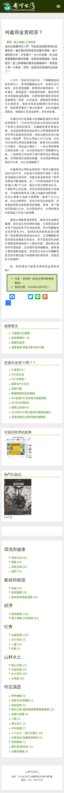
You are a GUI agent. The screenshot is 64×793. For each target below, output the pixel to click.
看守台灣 (32, 771)
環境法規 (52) (19, 567)
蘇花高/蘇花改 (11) (22, 746)
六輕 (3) (15, 719)
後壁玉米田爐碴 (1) (22, 700)
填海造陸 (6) (18, 705)
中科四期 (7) (18, 728)
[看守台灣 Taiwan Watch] (19, 9)
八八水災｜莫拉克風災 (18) (27, 733)
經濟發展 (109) (20, 614)
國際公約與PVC (20, 407)
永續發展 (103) (20, 635)
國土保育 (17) (19, 665)
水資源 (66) (17, 678)
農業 (9, 42)
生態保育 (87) (19, 669)
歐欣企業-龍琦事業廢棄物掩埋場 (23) (32, 709)
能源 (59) (16, 588)
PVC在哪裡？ (19, 379)
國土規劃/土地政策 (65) (25, 618)
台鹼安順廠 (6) (19, 751)
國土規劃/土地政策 (24, 42)
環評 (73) (16, 571)
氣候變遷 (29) (19, 592)
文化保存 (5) (18, 639)
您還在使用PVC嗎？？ (20, 362)
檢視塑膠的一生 (20, 338)
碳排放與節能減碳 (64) (24, 597)
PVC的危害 (17, 374)
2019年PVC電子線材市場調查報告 (31, 412)
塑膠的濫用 (17, 342)
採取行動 (16, 388)
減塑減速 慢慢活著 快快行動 (27, 347)
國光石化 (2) (18, 723)
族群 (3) (15, 648)
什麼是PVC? (18, 370)
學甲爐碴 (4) (18, 696)
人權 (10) (16, 644)
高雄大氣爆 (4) (19, 714)
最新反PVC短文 (20, 384)
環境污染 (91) (19, 558)
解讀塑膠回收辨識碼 (23, 393)
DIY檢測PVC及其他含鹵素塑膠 (28, 398)
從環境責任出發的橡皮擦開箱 (28, 417)
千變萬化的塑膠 (20, 333)
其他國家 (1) (18, 742)
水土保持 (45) (19, 673)
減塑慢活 (11, 326)
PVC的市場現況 (20, 403)
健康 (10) (16, 562)
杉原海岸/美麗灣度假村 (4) (26, 737)
